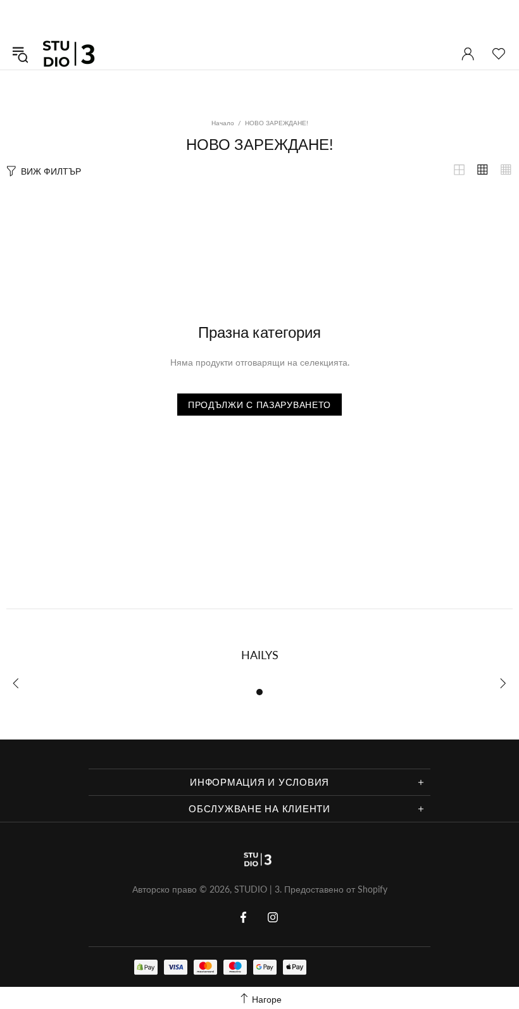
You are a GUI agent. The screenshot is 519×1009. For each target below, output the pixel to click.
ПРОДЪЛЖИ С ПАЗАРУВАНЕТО (259, 404)
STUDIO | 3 (72, 54)
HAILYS (259, 655)
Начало (222, 123)
